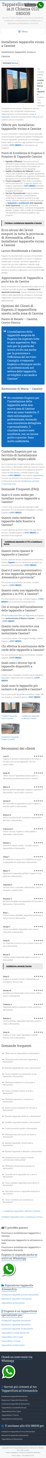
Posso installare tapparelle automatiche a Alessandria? (21, 1184)
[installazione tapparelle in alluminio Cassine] (31, 707)
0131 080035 (15, 145)
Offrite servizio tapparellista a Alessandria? (22, 1053)
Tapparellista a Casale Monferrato (15, 1333)
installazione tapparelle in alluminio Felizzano (20, 1211)
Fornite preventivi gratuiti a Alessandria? (21, 1128)
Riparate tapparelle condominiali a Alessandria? (18, 1144)
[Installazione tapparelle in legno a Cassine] (10, 729)
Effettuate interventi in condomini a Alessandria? (18, 1100)
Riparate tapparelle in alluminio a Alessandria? (23, 1151)
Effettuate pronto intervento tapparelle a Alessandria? (20, 1060)
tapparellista (38, 475)
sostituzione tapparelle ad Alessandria (17, 1329)
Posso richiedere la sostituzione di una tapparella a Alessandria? (19, 1075)
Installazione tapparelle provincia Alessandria (20, 1295)
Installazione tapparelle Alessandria (16, 1320)
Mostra (14, 63)
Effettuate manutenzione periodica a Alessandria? (19, 1167)
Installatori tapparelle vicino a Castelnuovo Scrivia (21, 1218)
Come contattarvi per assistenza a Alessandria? (18, 1201)
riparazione (12, 203)
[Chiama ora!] (40, 5)
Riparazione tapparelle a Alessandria (16, 1299)
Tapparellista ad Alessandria (13, 1303)
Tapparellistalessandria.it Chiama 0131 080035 (23, 8)
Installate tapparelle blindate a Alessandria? (22, 1122)
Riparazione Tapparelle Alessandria (15, 1325)
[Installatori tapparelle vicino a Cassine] (10, 707)
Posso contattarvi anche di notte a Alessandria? (18, 1092)
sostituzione (24, 203)
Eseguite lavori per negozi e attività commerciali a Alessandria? (18, 1158)
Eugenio (11, 562)
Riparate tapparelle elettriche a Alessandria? (23, 1116)
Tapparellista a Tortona (10, 1341)
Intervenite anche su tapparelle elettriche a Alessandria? (21, 1192)
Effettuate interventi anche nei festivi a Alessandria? (19, 1135)
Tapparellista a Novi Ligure (12, 1337)
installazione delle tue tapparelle (21, 615)
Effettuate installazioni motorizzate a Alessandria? (19, 1083)
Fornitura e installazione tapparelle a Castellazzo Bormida (21, 1249)
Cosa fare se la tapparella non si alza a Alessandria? (20, 1175)
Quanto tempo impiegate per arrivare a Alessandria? (20, 1109)
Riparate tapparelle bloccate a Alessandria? (23, 1068)
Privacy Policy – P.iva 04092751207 (23, 1455)
